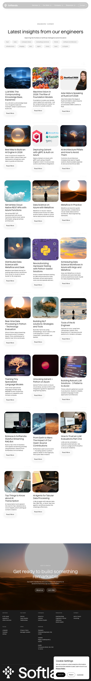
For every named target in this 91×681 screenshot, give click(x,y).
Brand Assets (59, 622)
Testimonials (24, 620)
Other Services (6, 620)
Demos (22, 616)
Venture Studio (42, 620)
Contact (82, 5)
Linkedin (5, 630)
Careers (40, 618)
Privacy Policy (24, 630)
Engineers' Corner (61, 618)
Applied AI (5, 618)
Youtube (4, 632)
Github (4, 634)
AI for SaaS (5, 616)
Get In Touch (77, 616)
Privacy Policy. (60, 668)
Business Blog (60, 616)
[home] (11, 5)
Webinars (58, 620)
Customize (80, 674)
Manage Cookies (25, 632)
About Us (40, 616)
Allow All (61, 674)
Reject (71, 674)
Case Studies (24, 618)
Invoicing (76, 618)
